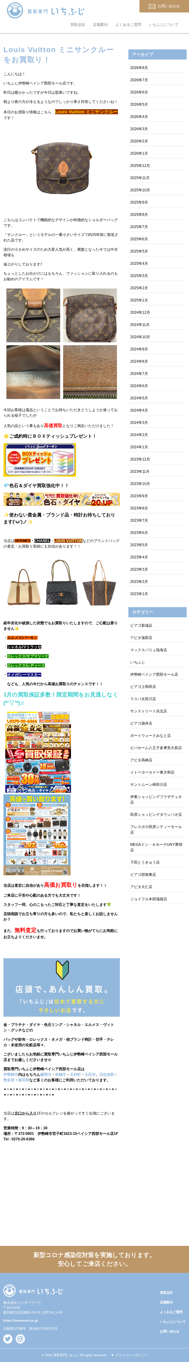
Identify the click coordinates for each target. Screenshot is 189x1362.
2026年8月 (139, 68)
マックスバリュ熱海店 (148, 650)
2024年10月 (140, 337)
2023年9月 (139, 496)
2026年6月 (139, 92)
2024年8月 (139, 361)
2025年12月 (140, 166)
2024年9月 (139, 349)
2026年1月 (139, 153)
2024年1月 (139, 447)
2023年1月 (139, 594)
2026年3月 (139, 129)
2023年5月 (139, 545)
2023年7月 (139, 520)
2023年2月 (139, 582)
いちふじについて (164, 25)
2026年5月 (139, 104)
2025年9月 (139, 202)
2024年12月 (140, 312)
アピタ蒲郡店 (141, 638)
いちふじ (137, 662)
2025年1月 (139, 300)
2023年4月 (139, 557)
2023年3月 (139, 569)
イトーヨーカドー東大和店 (152, 772)
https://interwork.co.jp (20, 1320)
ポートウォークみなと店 (150, 736)
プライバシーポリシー (131, 1355)
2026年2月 (139, 141)
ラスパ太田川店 (143, 699)
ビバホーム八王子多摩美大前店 (156, 748)
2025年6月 (139, 239)
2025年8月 (139, 215)
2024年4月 (139, 410)
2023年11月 (140, 471)
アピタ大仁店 (141, 887)
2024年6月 (139, 386)
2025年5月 (139, 251)
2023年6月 (139, 533)
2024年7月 (139, 374)
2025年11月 (140, 178)
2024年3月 (139, 423)
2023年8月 (139, 508)
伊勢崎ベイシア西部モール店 (154, 674)
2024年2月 (139, 435)
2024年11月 (140, 325)
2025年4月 (139, 263)
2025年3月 (139, 276)
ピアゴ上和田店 (143, 687)
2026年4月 (139, 117)
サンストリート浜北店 (148, 711)
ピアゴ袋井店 (141, 723)
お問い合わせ (169, 1331)
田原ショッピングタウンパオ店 (156, 815)
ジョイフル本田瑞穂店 (148, 899)
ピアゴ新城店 (141, 625)
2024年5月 (139, 398)
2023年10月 (140, 484)
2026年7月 (139, 80)
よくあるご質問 (128, 25)
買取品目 (77, 25)
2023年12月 (140, 459)
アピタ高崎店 (141, 760)
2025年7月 (139, 227)
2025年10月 (140, 190)
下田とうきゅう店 (145, 862)
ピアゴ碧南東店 (143, 875)
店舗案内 (100, 25)
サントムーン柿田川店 (148, 784)
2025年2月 (139, 288)
